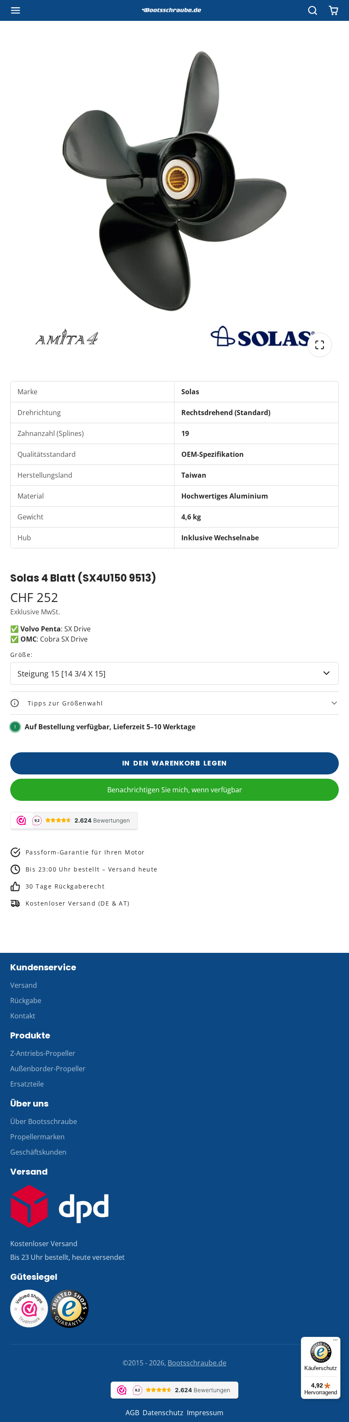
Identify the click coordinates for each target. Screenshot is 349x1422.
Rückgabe (25, 1000)
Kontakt (22, 1016)
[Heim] (174, 11)
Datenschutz (163, 1412)
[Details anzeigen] (59, 1206)
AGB (132, 1412)
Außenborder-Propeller (48, 1068)
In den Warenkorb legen (174, 763)
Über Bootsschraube (43, 1121)
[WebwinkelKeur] (29, 1325)
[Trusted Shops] (69, 1325)
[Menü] (335, 1342)
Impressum (205, 1412)
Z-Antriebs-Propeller (42, 1053)
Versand (23, 985)
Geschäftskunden (38, 1152)
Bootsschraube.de (197, 1363)
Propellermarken (37, 1136)
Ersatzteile (27, 1084)
